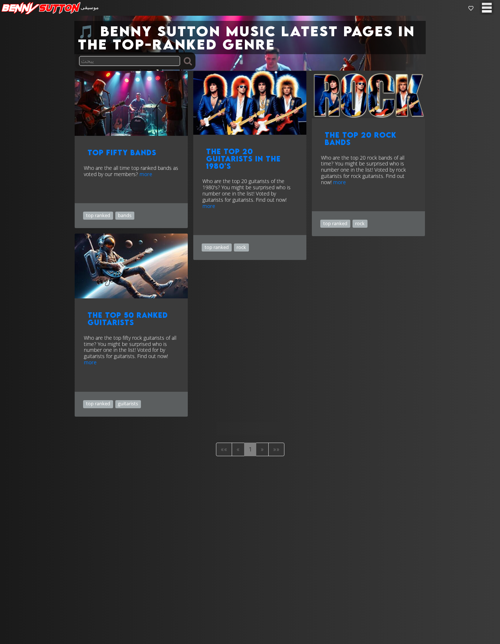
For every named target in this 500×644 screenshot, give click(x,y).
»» (276, 449)
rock (241, 247)
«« (224, 449)
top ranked (98, 215)
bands (124, 215)
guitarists (128, 403)
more (145, 174)
